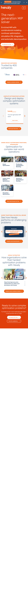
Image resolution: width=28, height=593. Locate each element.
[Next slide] (26, 232)
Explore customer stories (13, 82)
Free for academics (6, 48)
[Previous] (3, 116)
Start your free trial (13, 128)
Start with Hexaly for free (13, 201)
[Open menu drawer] (24, 7)
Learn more (15, 120)
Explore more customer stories (13, 291)
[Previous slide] (2, 232)
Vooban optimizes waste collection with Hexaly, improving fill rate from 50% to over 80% (17, 283)
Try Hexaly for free (6, 44)
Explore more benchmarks (13, 241)
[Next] (24, 116)
